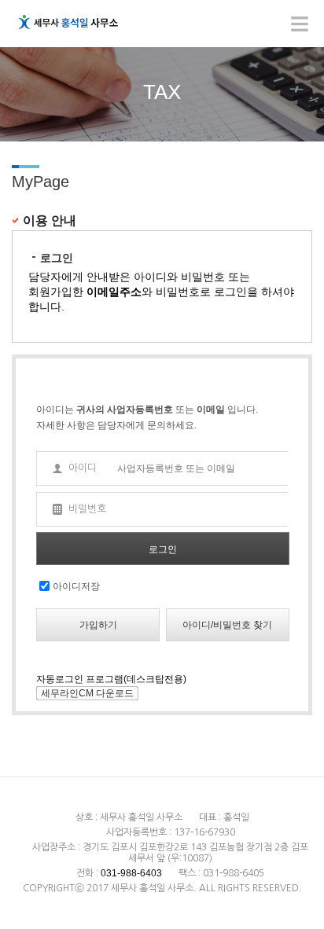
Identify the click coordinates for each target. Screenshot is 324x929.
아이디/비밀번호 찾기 (227, 624)
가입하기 (98, 624)
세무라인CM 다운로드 (87, 693)
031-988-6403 (131, 873)
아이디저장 (76, 586)
